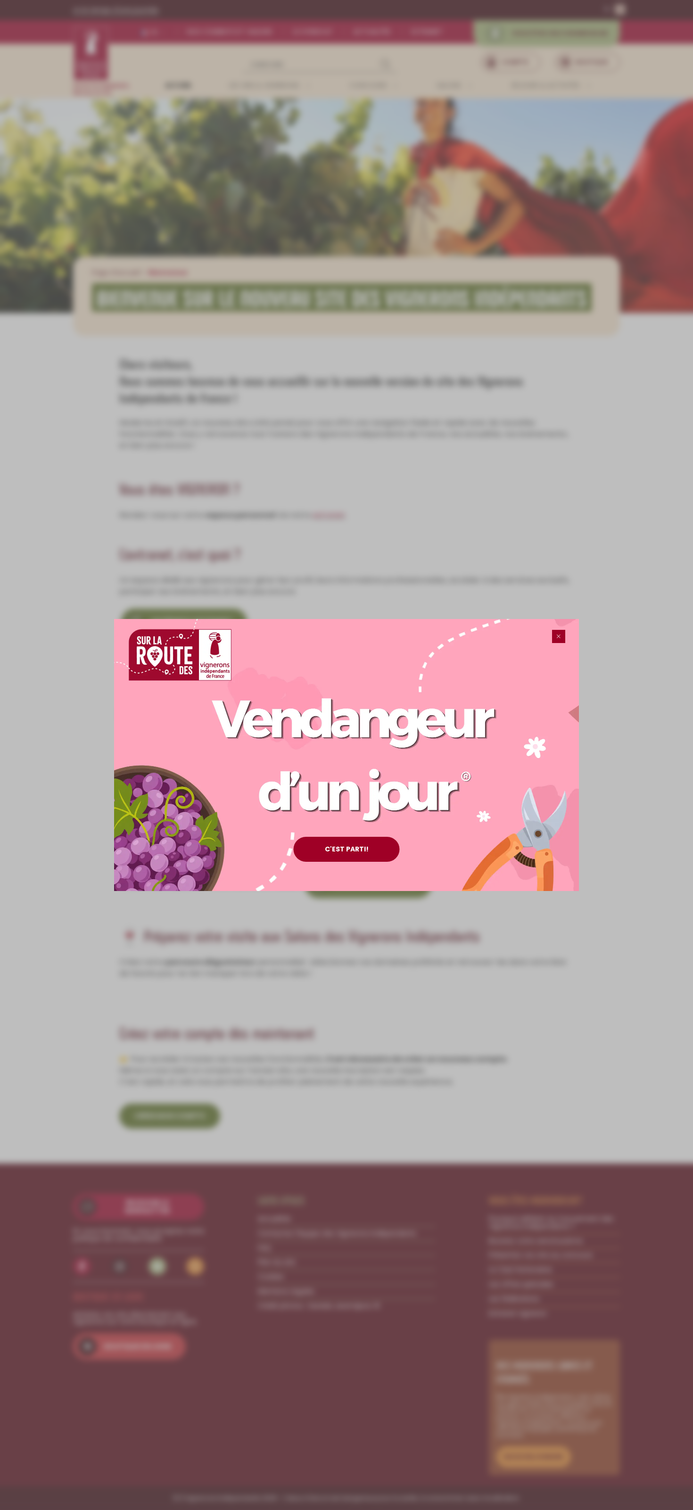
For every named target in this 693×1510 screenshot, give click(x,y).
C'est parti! (347, 849)
